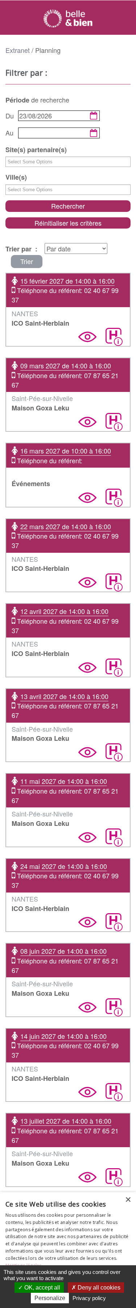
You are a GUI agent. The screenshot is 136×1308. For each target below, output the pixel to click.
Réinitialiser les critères (68, 222)
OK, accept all (41, 1287)
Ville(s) (16, 177)
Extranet (17, 50)
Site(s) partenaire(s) (36, 149)
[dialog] (68, 1250)
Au (9, 132)
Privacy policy (89, 1298)
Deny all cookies (98, 1287)
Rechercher (68, 205)
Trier (26, 261)
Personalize (49, 1298)
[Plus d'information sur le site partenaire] (114, 337)
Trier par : (21, 249)
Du (9, 115)
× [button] (128, 1200)
